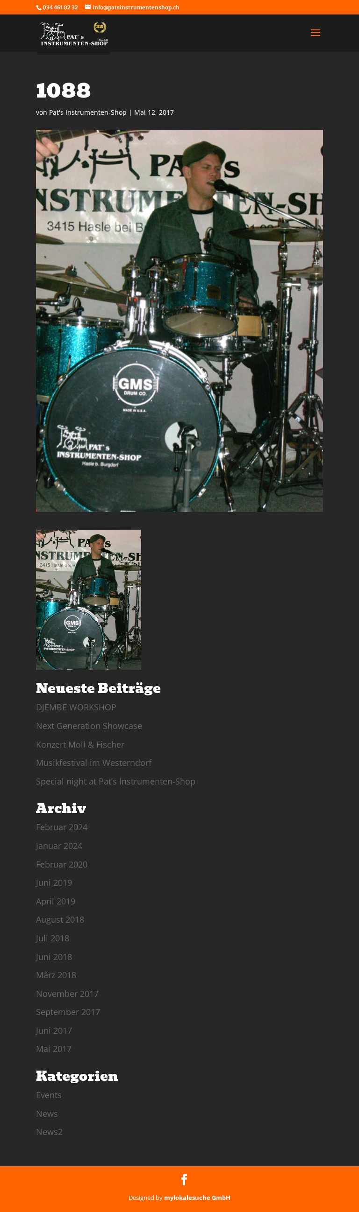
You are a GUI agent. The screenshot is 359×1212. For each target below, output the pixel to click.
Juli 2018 (52, 938)
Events (49, 1094)
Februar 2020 (61, 864)
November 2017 (67, 993)
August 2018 (60, 919)
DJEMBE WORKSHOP (76, 707)
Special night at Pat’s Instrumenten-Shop (115, 781)
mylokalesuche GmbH (197, 1197)
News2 (49, 1131)
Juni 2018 (54, 956)
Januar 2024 (59, 845)
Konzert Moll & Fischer (80, 744)
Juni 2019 (54, 882)
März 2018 (56, 975)
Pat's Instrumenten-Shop (88, 112)
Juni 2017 (54, 1030)
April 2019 (55, 901)
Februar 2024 (61, 827)
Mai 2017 (54, 1048)
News (47, 1113)
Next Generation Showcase (89, 725)
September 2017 (68, 1011)
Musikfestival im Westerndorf (93, 762)
